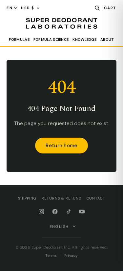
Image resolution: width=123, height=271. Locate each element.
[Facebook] (55, 211)
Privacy (71, 255)
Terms (51, 255)
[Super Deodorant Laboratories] (61, 23)
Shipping (27, 198)
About (107, 39)
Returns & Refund (61, 198)
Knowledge (84, 39)
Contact (96, 198)
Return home (61, 145)
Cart (110, 8)
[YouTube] (82, 211)
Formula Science (51, 39)
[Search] (97, 8)
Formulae (19, 39)
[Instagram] (41, 211)
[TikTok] (68, 211)
